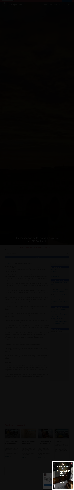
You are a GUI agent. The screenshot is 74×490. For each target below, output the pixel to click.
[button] (72, 463)
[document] (37, 245)
